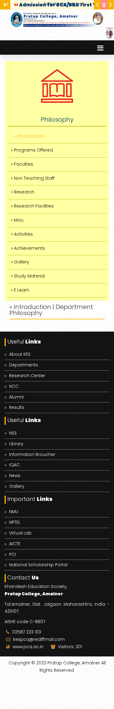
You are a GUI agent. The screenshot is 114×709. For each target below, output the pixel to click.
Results (16, 407)
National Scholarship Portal (38, 565)
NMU (13, 512)
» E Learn (20, 290)
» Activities (22, 234)
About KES (19, 354)
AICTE (14, 544)
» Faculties (22, 164)
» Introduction (28, 136)
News (14, 475)
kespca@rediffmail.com (39, 639)
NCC (14, 386)
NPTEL (14, 522)
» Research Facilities (32, 206)
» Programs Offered (32, 150)
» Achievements (28, 248)
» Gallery (20, 262)
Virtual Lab (20, 533)
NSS (13, 433)
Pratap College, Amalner (73, 663)
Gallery (16, 486)
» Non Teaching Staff (32, 178)
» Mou (17, 220)
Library (16, 444)
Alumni (16, 397)
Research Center (27, 376)
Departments (23, 365)
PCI (12, 554)
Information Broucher (32, 454)
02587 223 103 (26, 632)
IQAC (14, 465)
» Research (22, 192)
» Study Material (28, 276)
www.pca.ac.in (27, 647)
